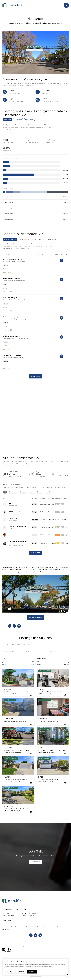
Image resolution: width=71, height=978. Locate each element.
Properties (29, 927)
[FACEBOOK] (31, 935)
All (5, 492)
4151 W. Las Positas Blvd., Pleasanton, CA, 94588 (16, 319)
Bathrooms (28, 651)
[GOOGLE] (40, 935)
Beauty (40, 492)
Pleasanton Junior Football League (17, 527)
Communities (41, 927)
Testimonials (54, 927)
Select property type (8, 651)
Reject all (9, 971)
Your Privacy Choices (35, 976)
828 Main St (13, 505)
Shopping (23, 492)
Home (4, 927)
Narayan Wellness (14, 534)
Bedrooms (51, 651)
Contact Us (5, 929)
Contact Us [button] (35, 862)
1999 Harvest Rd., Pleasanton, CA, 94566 (14, 357)
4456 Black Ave (14, 536)
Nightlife (48, 492)
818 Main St (13, 520)
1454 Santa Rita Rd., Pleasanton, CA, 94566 (14, 299)
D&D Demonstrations (16, 512)
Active (32, 492)
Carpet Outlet (13, 518)
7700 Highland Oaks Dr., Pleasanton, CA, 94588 (16, 338)
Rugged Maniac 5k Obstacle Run (18, 542)
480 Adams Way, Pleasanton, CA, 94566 (14, 280)
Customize (21, 971)
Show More (35, 376)
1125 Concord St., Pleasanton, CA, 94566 (14, 261)
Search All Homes (35, 617)
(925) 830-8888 (7, 913)
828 (10, 503)
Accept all (32, 971)
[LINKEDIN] (35, 935)
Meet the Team (16, 927)
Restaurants (13, 492)
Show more (35, 553)
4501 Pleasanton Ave (16, 545)
